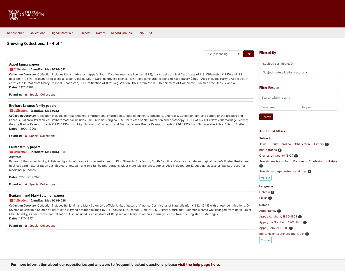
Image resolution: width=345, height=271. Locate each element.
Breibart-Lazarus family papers (32, 105)
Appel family (268, 210)
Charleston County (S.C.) (276, 155)
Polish (263, 198)
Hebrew (265, 192)
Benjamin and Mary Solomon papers (37, 195)
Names (100, 33)
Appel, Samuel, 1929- (274, 228)
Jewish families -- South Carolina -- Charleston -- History (298, 161)
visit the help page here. (199, 264)
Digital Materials (62, 33)
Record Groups (121, 33)
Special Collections (42, 94)
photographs (268, 150)
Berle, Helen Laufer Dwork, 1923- (282, 233)
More (264, 177)
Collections (37, 33)
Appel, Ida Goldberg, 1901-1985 (281, 222)
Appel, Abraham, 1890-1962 (278, 216)
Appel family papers (24, 64)
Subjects (84, 33)
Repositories (15, 33)
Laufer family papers (24, 147)
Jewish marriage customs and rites (283, 171)
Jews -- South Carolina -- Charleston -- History (292, 144)
